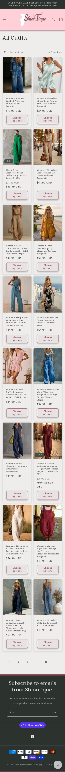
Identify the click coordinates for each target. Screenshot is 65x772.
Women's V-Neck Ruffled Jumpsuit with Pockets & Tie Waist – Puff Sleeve (16, 393)
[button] (4, 19)
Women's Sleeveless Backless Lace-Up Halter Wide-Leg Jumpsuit (47, 174)
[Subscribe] (54, 713)
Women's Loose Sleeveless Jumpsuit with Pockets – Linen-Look (16, 467)
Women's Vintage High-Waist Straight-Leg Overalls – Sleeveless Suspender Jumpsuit (48, 551)
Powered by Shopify (33, 764)
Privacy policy (52, 764)
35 (46, 662)
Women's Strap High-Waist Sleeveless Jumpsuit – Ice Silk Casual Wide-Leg (17, 321)
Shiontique (19, 764)
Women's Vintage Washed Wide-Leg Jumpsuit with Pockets (15, 102)
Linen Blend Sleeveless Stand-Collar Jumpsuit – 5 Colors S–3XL (16, 174)
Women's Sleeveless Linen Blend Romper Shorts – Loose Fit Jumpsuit (47, 102)
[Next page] (55, 662)
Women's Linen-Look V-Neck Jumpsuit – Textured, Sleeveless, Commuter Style (17, 550)
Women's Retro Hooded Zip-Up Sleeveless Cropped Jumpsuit (46, 250)
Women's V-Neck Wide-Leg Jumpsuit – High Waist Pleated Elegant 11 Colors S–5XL (47, 468)
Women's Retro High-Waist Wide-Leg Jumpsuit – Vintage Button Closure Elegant (48, 394)
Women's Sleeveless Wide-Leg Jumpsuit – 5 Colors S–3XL (47, 623)
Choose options (17, 119)
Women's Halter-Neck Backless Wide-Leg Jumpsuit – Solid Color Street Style (17, 250)
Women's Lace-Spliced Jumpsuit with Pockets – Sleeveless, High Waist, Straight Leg (16, 625)
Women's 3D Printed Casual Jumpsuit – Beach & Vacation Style (47, 321)
